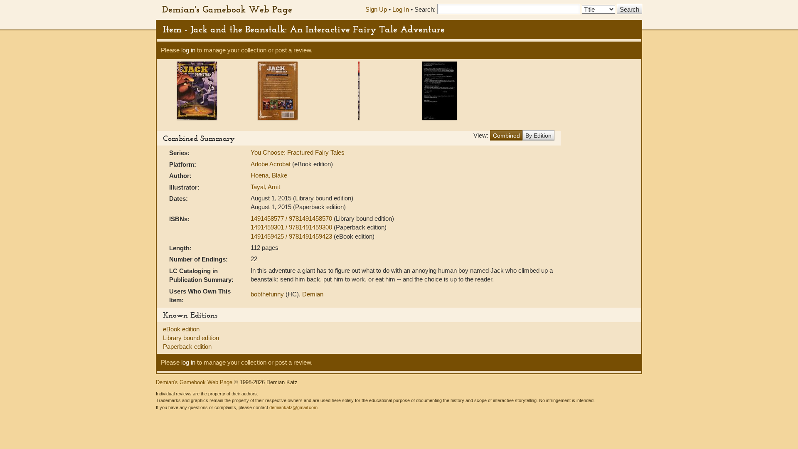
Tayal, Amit (265, 186)
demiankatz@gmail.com (293, 407)
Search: (425, 9)
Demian (312, 294)
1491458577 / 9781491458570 (292, 218)
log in (188, 50)
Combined (506, 135)
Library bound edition (191, 337)
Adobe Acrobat (271, 164)
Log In (400, 9)
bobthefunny (267, 294)
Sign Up (376, 9)
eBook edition (181, 329)
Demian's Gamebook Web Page (227, 9)
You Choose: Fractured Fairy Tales (298, 152)
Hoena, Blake (269, 175)
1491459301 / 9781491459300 (292, 227)
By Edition (538, 135)
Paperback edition (187, 346)
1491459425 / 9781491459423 (292, 236)
